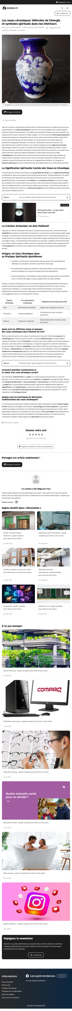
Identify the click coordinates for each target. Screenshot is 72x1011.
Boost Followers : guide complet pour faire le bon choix (25, 924)
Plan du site (6, 985)
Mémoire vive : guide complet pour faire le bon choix (51, 607)
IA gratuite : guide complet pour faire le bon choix (14, 607)
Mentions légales (8, 994)
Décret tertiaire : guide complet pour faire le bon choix (25, 670)
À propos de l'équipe (9, 988)
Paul (48, 489)
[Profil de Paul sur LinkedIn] (16, 502)
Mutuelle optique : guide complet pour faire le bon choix (26, 772)
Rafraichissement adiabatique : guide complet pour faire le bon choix (50, 572)
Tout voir (62, 976)
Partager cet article (13, 112)
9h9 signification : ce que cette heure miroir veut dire (50, 211)
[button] (62, 8)
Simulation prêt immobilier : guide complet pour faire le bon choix (52, 534)
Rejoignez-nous (64, 2)
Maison (15, 422)
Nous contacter (7, 982)
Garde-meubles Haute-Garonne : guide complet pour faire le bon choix (13, 536)
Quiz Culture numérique (10, 997)
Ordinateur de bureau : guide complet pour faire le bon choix (27, 721)
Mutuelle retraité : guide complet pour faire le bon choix (26, 822)
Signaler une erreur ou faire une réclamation (37, 446)
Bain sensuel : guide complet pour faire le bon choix (24, 873)
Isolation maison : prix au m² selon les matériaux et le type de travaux (17, 570)
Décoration (8, 422)
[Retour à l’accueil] (10, 8)
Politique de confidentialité (11, 991)
